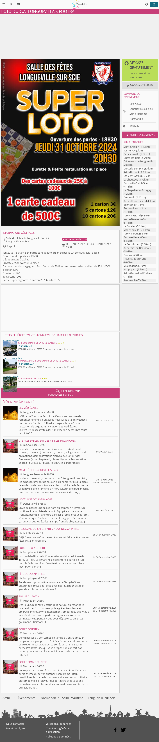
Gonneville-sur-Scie (134, 208)
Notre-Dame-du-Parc (135, 219)
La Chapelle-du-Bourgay (137, 190)
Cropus (127, 255)
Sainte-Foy (129, 150)
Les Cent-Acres (132, 176)
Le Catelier (129, 226)
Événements (26, 698)
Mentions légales (16, 728)
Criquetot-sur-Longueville (138, 161)
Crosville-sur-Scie (133, 168)
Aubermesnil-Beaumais (137, 248)
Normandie (136, 119)
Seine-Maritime (138, 114)
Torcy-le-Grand (132, 215)
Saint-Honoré (131, 172)
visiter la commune (140, 135)
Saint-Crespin (131, 146)
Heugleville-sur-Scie (134, 258)
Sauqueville (130, 280)
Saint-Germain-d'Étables (137, 273)
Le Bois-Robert (132, 244)
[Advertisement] (79, 36)
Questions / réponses (58, 724)
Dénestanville (131, 154)
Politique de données (58, 736)
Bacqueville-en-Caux (135, 237)
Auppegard (129, 269)
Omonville (129, 197)
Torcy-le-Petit (131, 233)
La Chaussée (130, 179)
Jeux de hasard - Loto (74, 239)
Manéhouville (131, 230)
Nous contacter (15, 724)
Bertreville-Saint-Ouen (136, 183)
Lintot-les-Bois (131, 158)
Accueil (7, 698)
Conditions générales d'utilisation (58, 730)
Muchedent (130, 266)
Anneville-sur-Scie (133, 201)
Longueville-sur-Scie (141, 109)
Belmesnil (129, 204)
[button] (140, 70)
